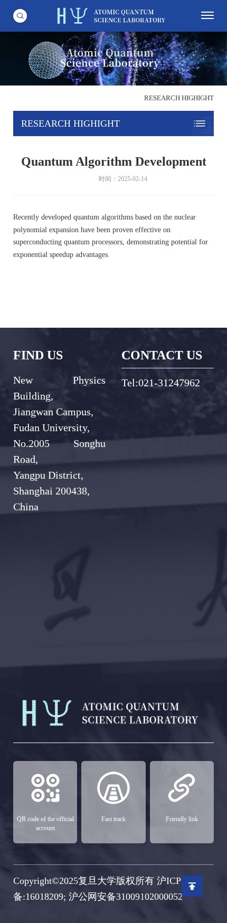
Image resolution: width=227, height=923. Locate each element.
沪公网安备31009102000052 (126, 896)
